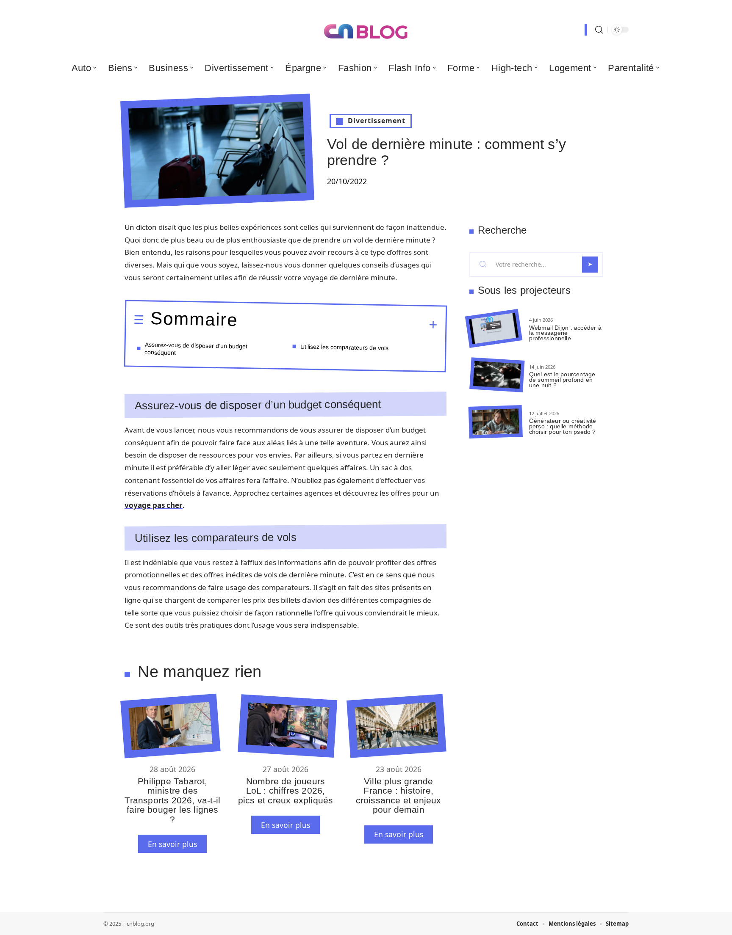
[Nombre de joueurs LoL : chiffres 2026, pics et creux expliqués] (287, 726)
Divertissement (376, 120)
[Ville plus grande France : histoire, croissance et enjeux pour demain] (396, 726)
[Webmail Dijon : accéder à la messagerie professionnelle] (493, 328)
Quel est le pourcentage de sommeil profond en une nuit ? (562, 380)
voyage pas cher (154, 505)
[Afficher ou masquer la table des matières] (338, 323)
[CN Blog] (366, 29)
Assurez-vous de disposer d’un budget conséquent (196, 348)
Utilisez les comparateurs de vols (344, 347)
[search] (599, 29)
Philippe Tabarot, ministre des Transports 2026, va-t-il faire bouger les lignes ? (172, 800)
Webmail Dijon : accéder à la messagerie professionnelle (565, 333)
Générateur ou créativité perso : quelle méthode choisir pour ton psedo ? (562, 426)
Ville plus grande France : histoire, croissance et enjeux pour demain (398, 795)
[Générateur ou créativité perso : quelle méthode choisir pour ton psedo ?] (496, 422)
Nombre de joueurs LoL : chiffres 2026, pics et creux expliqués (285, 790)
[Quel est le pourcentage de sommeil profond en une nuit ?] (496, 375)
